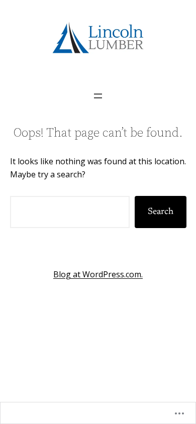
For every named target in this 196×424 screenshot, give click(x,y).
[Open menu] (98, 96)
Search (160, 212)
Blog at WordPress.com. (98, 274)
